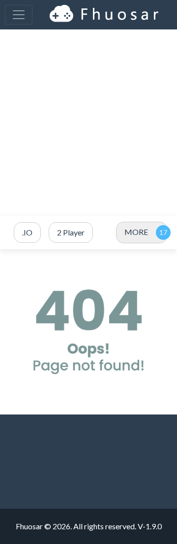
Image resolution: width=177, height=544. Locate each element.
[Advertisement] (88, 122)
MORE (136, 231)
